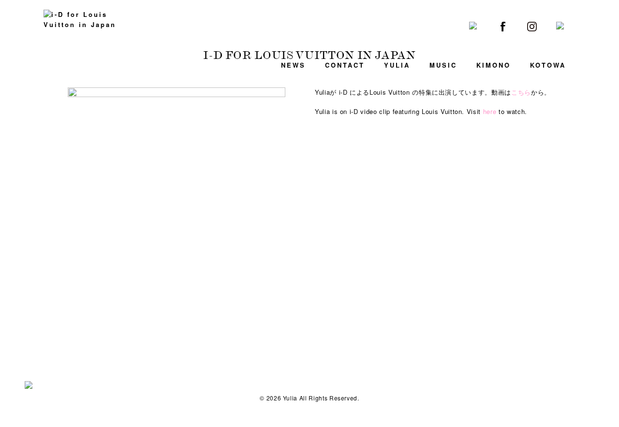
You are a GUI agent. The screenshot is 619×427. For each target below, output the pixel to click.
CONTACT (345, 65)
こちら (521, 92)
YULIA (397, 65)
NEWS (293, 65)
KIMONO (493, 65)
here (490, 111)
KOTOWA (548, 65)
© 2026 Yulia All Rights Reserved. (309, 398)
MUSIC (443, 65)
